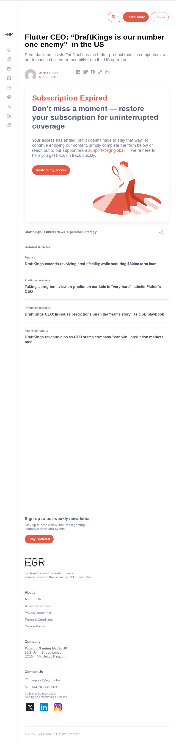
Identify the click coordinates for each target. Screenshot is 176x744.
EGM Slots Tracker (9, 97)
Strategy (90, 232)
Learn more (135, 17)
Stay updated (39, 539)
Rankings (9, 78)
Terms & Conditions (39, 619)
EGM (9, 107)
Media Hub (9, 88)
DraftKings (33, 232)
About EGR (33, 599)
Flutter (49, 232)
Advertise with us (37, 606)
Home (9, 50)
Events (9, 69)
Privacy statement (38, 613)
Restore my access (51, 170)
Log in (159, 17)
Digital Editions (9, 59)
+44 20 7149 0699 (45, 687)
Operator (74, 232)
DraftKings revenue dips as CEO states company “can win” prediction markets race (94, 339)
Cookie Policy (35, 626)
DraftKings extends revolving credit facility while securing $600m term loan (91, 264)
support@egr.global (106, 150)
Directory (9, 116)
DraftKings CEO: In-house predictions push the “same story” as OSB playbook (94, 314)
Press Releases (9, 125)
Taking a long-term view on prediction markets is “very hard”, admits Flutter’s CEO (93, 289)
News (61, 232)
